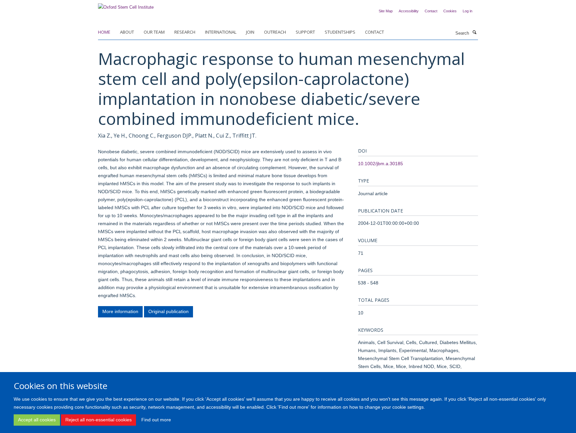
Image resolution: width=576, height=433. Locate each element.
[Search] (474, 32)
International (220, 32)
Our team (154, 32)
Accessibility (409, 11)
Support (305, 32)
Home (104, 32)
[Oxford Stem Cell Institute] (126, 5)
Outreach (275, 32)
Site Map (386, 11)
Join (250, 32)
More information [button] (120, 311)
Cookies (450, 11)
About (127, 32)
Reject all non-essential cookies (98, 419)
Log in (467, 11)
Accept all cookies (37, 419)
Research (184, 32)
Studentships (340, 32)
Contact (431, 11)
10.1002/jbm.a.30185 (380, 163)
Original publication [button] (168, 311)
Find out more (156, 419)
